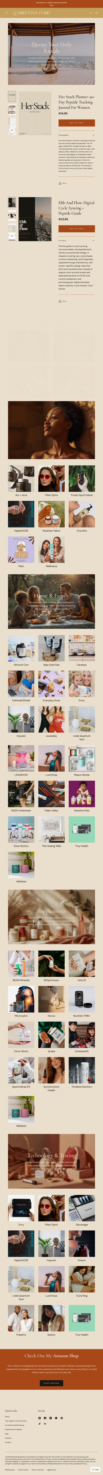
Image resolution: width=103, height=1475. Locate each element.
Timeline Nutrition (82, 1087)
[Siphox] (51, 1318)
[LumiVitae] (51, 758)
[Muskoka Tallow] (51, 514)
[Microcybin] (21, 999)
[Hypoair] (21, 719)
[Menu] (6, 13)
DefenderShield (21, 700)
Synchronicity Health (51, 1088)
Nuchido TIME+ (81, 1015)
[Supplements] (28, 381)
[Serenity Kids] (82, 794)
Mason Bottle (81, 775)
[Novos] (51, 999)
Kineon (82, 1260)
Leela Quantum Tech (82, 737)
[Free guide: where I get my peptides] (51, 4)
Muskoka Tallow (51, 530)
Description (63, 135)
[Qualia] (51, 1035)
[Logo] (31, 13)
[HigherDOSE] (21, 514)
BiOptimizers (51, 980)
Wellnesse (51, 566)
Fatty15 (82, 980)
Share (64, 183)
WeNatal (21, 881)
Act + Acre (21, 495)
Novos (51, 1015)
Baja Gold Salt (51, 665)
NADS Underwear (21, 810)
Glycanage (82, 1224)
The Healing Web (51, 846)
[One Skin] (82, 514)
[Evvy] (21, 1208)
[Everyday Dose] (51, 684)
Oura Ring (81, 1295)
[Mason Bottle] (82, 758)
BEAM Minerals (21, 980)
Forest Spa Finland (82, 495)
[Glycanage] (82, 1208)
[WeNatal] (21, 865)
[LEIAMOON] (21, 758)
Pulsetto (21, 1334)
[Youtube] (56, 1418)
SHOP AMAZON (51, 1383)
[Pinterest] (61, 1418)
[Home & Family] (74, 346)
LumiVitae (51, 775)
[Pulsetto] (21, 1318)
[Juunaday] (51, 719)
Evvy (21, 1224)
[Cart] (96, 13)
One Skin (82, 530)
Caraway (82, 665)
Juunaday (51, 736)
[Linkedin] (45, 1423)
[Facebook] (45, 1418)
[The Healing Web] (51, 829)
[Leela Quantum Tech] (82, 719)
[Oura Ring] (82, 1279)
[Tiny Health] (82, 829)
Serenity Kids (81, 810)
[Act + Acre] (21, 478)
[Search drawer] (91, 13)
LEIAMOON (21, 775)
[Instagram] (39, 1418)
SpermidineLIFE (21, 1087)
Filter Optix (51, 495)
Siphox (51, 1334)
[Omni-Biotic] (21, 1035)
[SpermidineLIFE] (21, 1070)
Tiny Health (81, 846)
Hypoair (21, 736)
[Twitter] (50, 1418)
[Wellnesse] (51, 549)
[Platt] (21, 549)
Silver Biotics (21, 846)
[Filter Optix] (51, 478)
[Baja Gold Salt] (51, 648)
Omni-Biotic (21, 1051)
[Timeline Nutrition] (82, 1070)
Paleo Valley (51, 810)
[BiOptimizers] (51, 964)
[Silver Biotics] (21, 829)
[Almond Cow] (21, 648)
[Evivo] (82, 684)
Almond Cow (21, 665)
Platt (21, 566)
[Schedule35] (82, 1035)
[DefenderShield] (21, 684)
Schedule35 (82, 1051)
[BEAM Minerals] (21, 964)
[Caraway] (82, 648)
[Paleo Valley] (51, 794)
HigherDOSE (21, 530)
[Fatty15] (82, 964)
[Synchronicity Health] (51, 1070)
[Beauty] (28, 346)
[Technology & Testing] (74, 381)
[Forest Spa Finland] (82, 478)
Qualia (51, 1051)
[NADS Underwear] (21, 794)
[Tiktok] (39, 1423)
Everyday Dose (51, 700)
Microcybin (21, 1015)
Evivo (82, 700)
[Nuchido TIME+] (82, 999)
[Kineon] (82, 1243)
